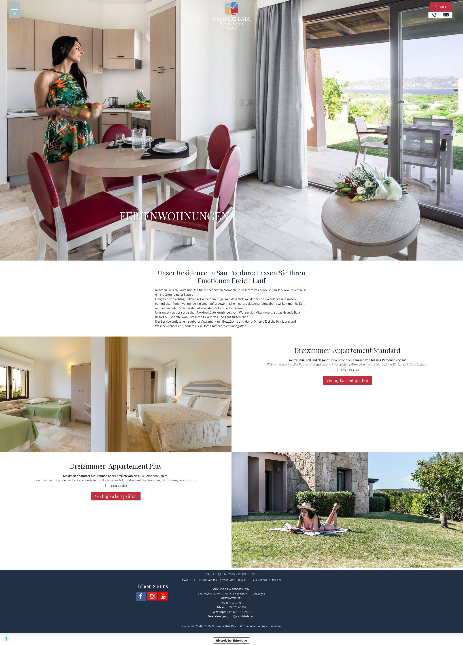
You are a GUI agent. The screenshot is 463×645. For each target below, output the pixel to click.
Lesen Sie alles (350, 370)
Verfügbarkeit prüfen (347, 380)
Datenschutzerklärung (200, 580)
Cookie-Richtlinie (233, 580)
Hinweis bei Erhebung (231, 640)
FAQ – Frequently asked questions (230, 574)
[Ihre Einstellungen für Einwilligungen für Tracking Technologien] (6, 638)
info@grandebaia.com (241, 616)
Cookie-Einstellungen (264, 580)
